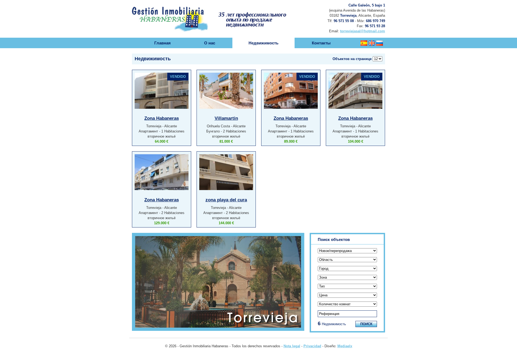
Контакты (321, 43)
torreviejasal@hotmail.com (362, 31)
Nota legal (292, 346)
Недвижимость (263, 43)
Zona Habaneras (161, 118)
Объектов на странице (352, 59)
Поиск (366, 324)
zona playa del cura (226, 199)
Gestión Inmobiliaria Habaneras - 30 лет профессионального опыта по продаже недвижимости (217, 12)
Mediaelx (344, 346)
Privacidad (312, 346)
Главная (162, 43)
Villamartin (226, 118)
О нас (209, 43)
